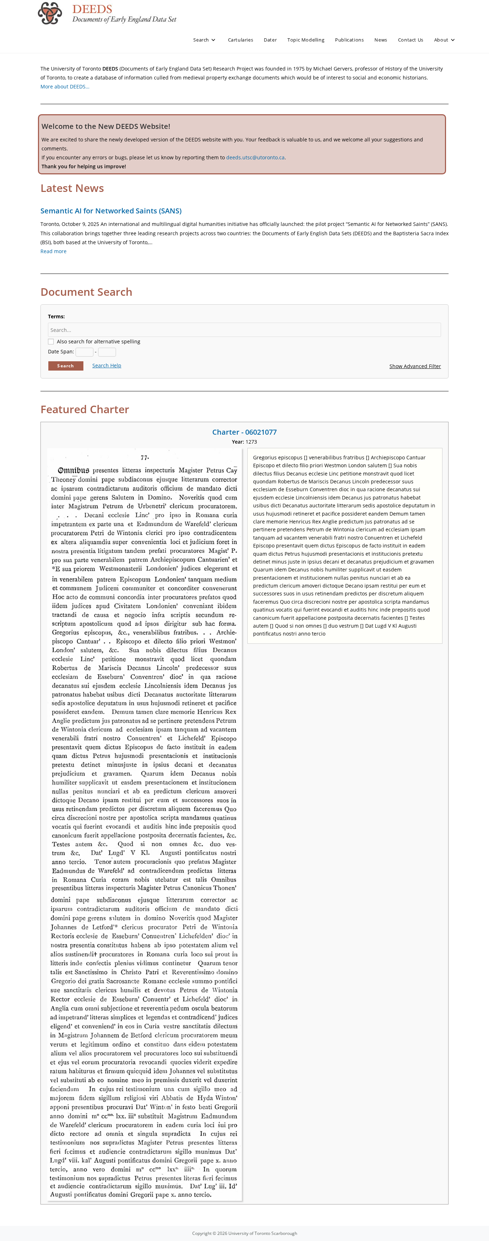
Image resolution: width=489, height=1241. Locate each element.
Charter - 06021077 (244, 432)
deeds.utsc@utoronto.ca (255, 157)
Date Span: (61, 351)
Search (65, 366)
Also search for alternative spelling (98, 341)
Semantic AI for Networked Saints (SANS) (110, 211)
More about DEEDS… (64, 86)
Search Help (106, 365)
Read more (53, 251)
